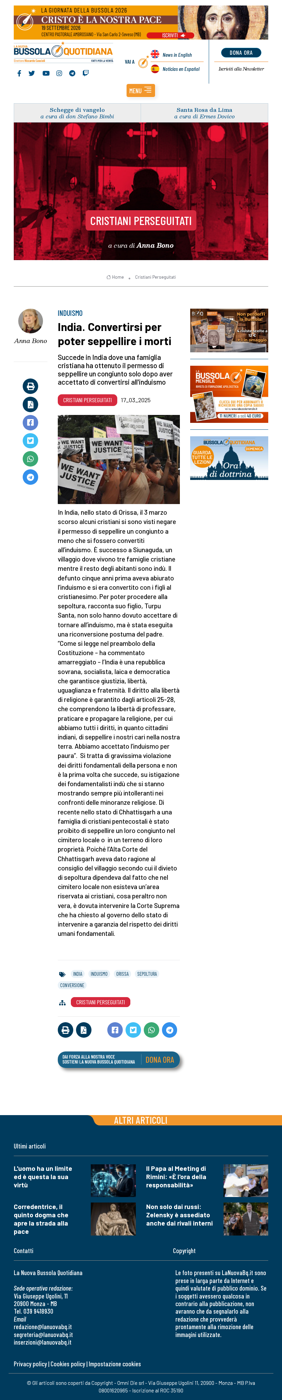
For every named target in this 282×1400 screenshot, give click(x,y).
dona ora (241, 52)
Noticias (181, 68)
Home (118, 277)
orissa (122, 974)
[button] (140, 90)
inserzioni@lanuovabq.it (43, 1342)
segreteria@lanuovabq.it (43, 1334)
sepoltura (147, 974)
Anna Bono (30, 340)
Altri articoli (140, 1120)
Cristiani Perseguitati (141, 220)
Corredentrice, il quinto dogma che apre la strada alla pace (41, 1219)
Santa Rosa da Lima (204, 109)
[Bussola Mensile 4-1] (229, 330)
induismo (99, 974)
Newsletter (241, 68)
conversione (72, 985)
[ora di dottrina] (229, 458)
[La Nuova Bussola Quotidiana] (64, 53)
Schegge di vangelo (77, 109)
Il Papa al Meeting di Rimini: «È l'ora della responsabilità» (176, 1176)
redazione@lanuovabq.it (43, 1326)
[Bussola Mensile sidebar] (229, 394)
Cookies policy (68, 1364)
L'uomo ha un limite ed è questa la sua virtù (43, 1176)
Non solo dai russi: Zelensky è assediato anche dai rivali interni (179, 1215)
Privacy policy (30, 1364)
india (77, 974)
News (177, 54)
